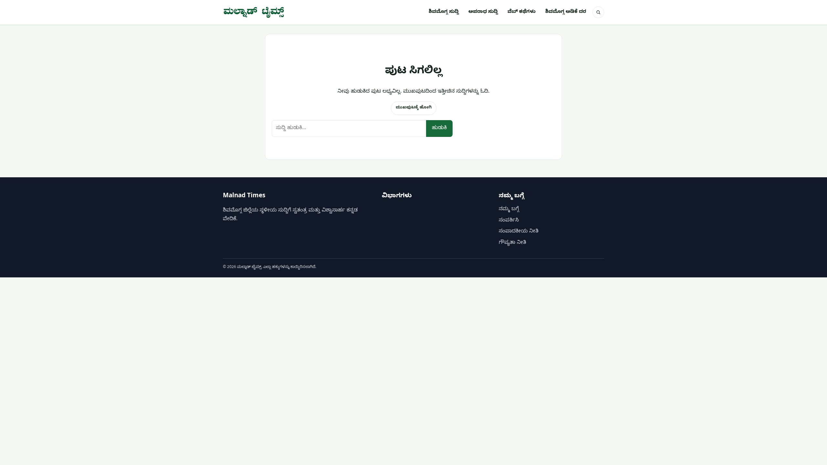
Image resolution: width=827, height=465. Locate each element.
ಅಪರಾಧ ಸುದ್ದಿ (483, 12)
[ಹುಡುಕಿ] (598, 12)
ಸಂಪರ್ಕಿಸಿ (509, 220)
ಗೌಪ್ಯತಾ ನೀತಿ (512, 243)
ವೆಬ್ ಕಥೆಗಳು (522, 12)
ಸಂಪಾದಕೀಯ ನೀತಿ (519, 232)
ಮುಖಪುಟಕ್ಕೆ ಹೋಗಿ (414, 108)
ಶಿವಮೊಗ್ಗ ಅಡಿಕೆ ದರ (565, 12)
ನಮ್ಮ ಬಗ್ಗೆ (509, 209)
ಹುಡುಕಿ (439, 128)
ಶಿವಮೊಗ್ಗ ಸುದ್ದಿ (444, 12)
